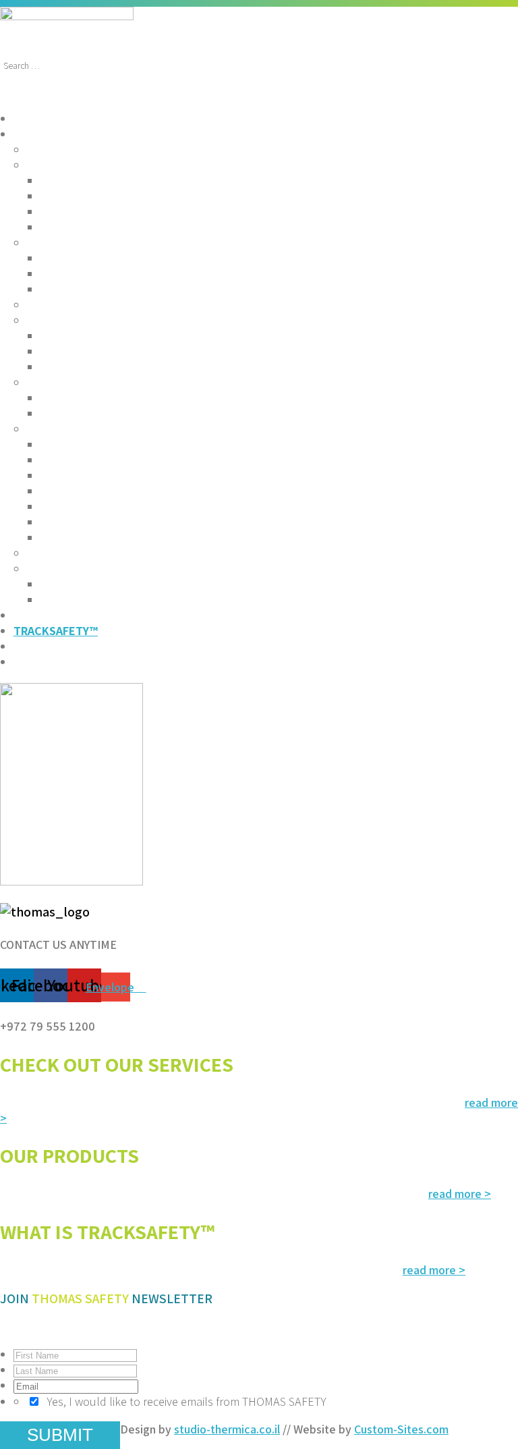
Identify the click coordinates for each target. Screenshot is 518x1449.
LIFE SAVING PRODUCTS (103, 398)
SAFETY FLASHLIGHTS (85, 568)
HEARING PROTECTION (101, 475)
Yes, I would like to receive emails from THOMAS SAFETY (186, 1401)
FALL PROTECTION (90, 537)
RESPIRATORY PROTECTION (114, 491)
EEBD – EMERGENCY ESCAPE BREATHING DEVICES (171, 351)
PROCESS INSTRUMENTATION (105, 165)
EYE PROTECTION (86, 460)
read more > (459, 1193)
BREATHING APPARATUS (91, 320)
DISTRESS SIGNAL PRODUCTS (118, 413)
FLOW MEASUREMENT (98, 196)
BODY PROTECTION (92, 522)
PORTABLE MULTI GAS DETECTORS (133, 273)
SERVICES (38, 118)
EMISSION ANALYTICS (83, 149)
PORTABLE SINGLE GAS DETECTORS (136, 258)
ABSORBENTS (63, 553)
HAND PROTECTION (92, 506)
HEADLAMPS (73, 599)
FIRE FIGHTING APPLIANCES (101, 304)
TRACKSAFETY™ (55, 630)
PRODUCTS (42, 134)
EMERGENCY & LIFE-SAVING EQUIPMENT (133, 382)
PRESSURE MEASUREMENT (111, 211)
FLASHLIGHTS (77, 584)
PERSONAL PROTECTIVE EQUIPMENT (125, 429)
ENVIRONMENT (53, 615)
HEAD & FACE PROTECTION (111, 444)
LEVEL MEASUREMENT (99, 180)
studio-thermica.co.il (227, 1429)
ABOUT (32, 646)
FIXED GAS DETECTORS (102, 289)
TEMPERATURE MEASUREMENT (123, 227)
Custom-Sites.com (401, 1429)
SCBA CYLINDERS (85, 367)
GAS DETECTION (70, 242)
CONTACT (38, 661)
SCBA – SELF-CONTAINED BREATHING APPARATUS (172, 336)
